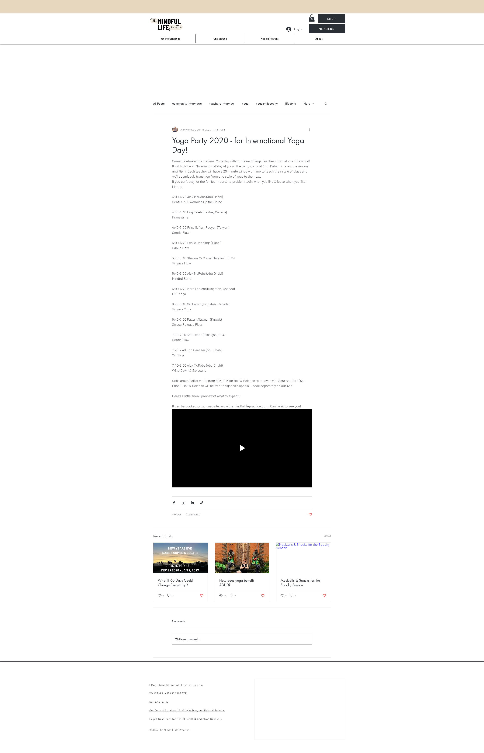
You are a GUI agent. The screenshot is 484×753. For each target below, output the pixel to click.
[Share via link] (201, 502)
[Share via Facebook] (174, 502)
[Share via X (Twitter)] (183, 502)
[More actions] (309, 129)
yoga (245, 103)
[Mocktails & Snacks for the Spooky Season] (303, 558)
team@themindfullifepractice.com (181, 685)
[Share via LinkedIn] (192, 502)
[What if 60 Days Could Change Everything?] (180, 558)
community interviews (187, 103)
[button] (312, 18)
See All (327, 535)
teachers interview (221, 103)
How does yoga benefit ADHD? (236, 582)
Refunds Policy (158, 701)
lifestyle (290, 103)
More (307, 103)
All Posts (159, 103)
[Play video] (242, 448)
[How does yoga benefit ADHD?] (242, 558)
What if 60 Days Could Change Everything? (175, 582)
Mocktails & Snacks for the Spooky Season (300, 582)
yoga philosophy (267, 103)
